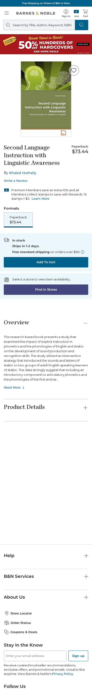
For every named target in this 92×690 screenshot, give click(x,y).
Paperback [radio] (18, 219)
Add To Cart (46, 262)
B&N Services (19, 576)
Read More (12, 387)
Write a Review (16, 180)
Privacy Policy (62, 674)
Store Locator (21, 613)
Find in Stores (46, 289)
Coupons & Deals (23, 632)
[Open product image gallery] (46, 99)
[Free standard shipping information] (82, 252)
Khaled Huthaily (22, 173)
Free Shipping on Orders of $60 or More (46, 3)
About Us (14, 597)
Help (9, 555)
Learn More (40, 198)
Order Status (21, 623)
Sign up (78, 656)
